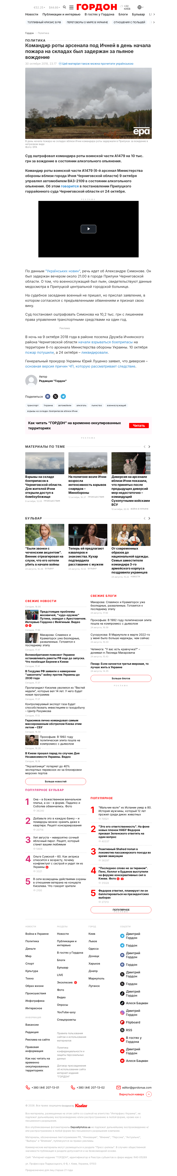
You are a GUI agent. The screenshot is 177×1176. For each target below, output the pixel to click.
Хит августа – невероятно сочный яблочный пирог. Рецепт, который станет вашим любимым (56, 841)
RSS (129, 1030)
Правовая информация (34, 1049)
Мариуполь (96, 978)
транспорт (33, 405)
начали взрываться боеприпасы (105, 342)
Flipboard (133, 1022)
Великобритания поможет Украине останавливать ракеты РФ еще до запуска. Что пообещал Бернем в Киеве (55, 658)
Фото (60, 990)
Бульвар (138, 14)
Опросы (62, 1004)
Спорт (29, 963)
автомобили (64, 405)
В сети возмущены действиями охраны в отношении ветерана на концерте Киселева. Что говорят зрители (59, 882)
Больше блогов (121, 678)
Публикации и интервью (61, 14)
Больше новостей (56, 781)
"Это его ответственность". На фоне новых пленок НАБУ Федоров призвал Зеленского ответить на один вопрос (124, 832)
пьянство (97, 405)
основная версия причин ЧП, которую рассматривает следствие (80, 366)
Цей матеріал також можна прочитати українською (97, 63)
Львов (92, 941)
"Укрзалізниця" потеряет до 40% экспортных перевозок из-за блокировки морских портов (53, 769)
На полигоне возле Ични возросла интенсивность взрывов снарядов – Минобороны (87, 484)
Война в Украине (139, 509)
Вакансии (32, 1024)
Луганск (94, 986)
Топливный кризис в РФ (44, 22)
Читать (139, 425)
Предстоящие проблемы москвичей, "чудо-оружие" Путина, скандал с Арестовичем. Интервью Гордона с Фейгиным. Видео (55, 617)
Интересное (33, 1008)
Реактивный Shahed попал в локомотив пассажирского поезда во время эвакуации (125, 852)
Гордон (29, 33)
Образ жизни (34, 986)
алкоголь (82, 405)
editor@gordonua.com (137, 1087)
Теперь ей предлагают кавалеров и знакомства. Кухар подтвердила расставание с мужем (86, 556)
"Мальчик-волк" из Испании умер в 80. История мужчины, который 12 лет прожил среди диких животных (125, 811)
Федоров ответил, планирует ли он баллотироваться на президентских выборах (124, 894)
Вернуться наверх (131, 1094)
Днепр (93, 971)
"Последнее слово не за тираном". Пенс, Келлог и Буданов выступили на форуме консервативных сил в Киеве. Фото (123, 873)
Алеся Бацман (137, 1003)
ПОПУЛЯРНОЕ (102, 798)
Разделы (62, 926)
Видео (61, 997)
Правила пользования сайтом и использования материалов (71, 1037)
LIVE (60, 975)
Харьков (94, 963)
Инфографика (34, 1000)
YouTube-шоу (66, 1012)
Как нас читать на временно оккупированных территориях (37, 1064)
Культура (31, 971)
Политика (43, 33)
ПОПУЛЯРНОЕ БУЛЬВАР (44, 790)
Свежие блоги (104, 596)
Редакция (32, 1032)
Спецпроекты (66, 1019)
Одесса (93, 948)
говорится (70, 186)
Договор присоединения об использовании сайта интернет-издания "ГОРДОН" (71, 1071)
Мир (28, 956)
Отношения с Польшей (129, 22)
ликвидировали (94, 352)
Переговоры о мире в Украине (87, 22)
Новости (31, 14)
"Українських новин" (62, 271)
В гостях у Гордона (99, 14)
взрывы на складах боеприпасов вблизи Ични (52, 411)
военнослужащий (116, 405)
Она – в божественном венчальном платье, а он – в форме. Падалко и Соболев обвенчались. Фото (57, 803)
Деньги (30, 948)
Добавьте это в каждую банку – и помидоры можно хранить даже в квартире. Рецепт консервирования (57, 822)
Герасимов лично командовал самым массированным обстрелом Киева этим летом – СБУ (53, 724)
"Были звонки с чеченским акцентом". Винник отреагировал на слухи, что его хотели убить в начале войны (44, 556)
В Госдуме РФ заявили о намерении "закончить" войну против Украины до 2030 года (52, 674)
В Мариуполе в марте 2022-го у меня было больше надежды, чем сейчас (120, 636)
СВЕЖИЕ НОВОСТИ (40, 601)
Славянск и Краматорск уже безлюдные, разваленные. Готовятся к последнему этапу (118, 605)
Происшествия (52, 501)
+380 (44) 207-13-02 (91, 1087)
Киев (91, 933)
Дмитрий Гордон (133, 936)
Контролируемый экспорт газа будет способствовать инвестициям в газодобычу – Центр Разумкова (55, 707)
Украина (48, 405)
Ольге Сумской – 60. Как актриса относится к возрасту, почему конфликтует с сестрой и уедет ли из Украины (58, 862)
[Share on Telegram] (63, 397)
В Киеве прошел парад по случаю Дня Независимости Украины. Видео (52, 754)
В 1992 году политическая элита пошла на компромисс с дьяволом (121, 621)
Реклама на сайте (37, 1039)
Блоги (123, 14)
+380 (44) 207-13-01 (45, 1087)
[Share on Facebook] (47, 397)
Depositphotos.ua (80, 1127)
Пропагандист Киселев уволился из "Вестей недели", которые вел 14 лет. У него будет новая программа (55, 691)
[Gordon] (97, 7)
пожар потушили (39, 352)
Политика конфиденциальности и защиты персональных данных (70, 1053)
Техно (29, 978)
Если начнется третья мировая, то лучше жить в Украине (120, 665)
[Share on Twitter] (55, 397)
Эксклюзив (65, 982)
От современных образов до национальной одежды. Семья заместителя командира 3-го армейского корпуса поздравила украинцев (130, 560)
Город (92, 926)
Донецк (93, 956)
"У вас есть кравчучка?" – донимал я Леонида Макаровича (115, 650)
